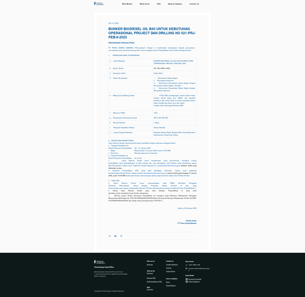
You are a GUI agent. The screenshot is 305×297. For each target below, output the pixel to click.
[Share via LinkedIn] (115, 236)
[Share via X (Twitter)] (109, 236)
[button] (144, 4)
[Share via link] (121, 236)
